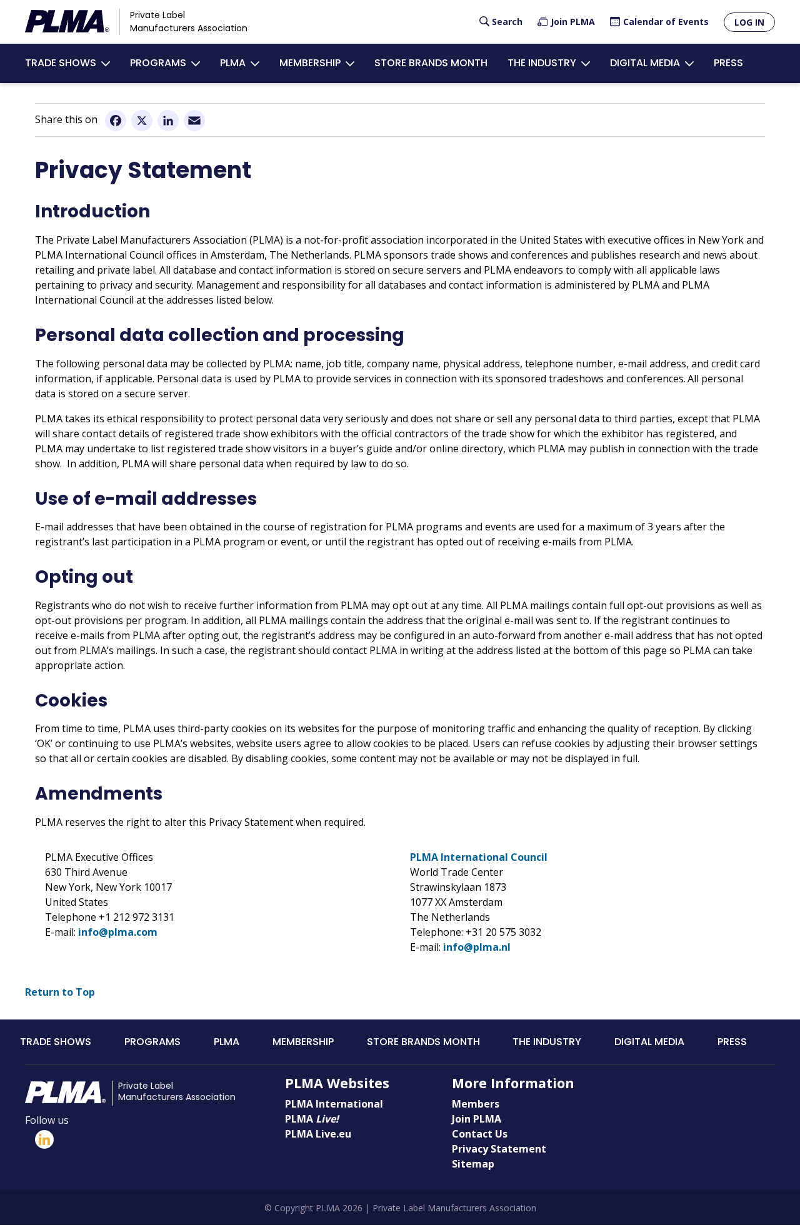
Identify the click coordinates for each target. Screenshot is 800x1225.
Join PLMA (573, 21)
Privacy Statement (499, 1149)
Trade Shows (60, 63)
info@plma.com (118, 932)
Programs (158, 63)
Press (728, 63)
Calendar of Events (666, 21)
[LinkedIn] (168, 120)
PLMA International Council (479, 857)
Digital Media (645, 63)
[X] (142, 120)
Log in (749, 22)
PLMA (233, 63)
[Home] (67, 22)
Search (507, 21)
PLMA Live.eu (318, 1134)
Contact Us (480, 1134)
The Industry (542, 63)
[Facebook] (115, 120)
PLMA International (334, 1104)
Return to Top (60, 992)
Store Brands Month (431, 63)
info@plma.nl (477, 947)
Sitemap (473, 1164)
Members (475, 1104)
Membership (310, 63)
